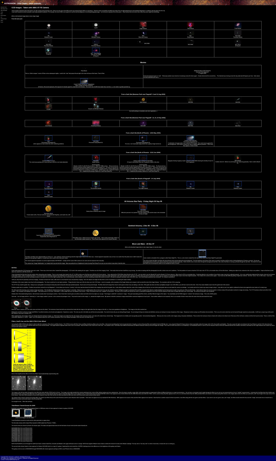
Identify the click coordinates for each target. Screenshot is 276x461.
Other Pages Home (4, 8)
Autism (2, 20)
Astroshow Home (4, 7)
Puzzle (2, 22)
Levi (1, 17)
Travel (2, 12)
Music (2, 13)
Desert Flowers (3, 15)
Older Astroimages (4, 10)
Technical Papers (4, 18)
